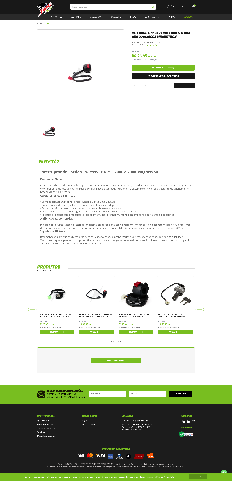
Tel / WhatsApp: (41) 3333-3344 (136, 420)
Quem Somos (43, 420)
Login (84, 420)
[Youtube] (193, 421)
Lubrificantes (152, 16)
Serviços (41, 432)
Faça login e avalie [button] (116, 360)
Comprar (54, 332)
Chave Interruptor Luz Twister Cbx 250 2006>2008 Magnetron (174, 315)
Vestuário (76, 16)
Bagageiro (116, 16)
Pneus (171, 16)
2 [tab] (113, 341)
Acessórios (96, 16)
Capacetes (56, 16)
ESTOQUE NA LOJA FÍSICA (165, 76)
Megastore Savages (46, 436)
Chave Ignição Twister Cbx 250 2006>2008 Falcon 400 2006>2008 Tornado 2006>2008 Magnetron (132, 315)
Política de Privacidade (47, 424)
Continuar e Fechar (197, 477)
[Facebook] (179, 421)
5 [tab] (120, 341)
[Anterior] (32, 309)
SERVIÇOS (188, 16)
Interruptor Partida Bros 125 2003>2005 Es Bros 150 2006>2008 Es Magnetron (56, 315)
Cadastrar (180, 393)
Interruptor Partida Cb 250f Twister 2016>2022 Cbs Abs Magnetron (94, 315)
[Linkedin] (188, 421)
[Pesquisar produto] (153, 7)
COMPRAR (157, 67)
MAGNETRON (152, 42)
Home (42, 23)
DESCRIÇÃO (49, 161)
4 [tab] (118, 341)
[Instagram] (183, 421)
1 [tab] (111, 341)
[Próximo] (199, 309)
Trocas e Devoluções (46, 428)
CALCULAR (184, 85)
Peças (133, 16)
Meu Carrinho (88, 424)
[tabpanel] (57, 305)
